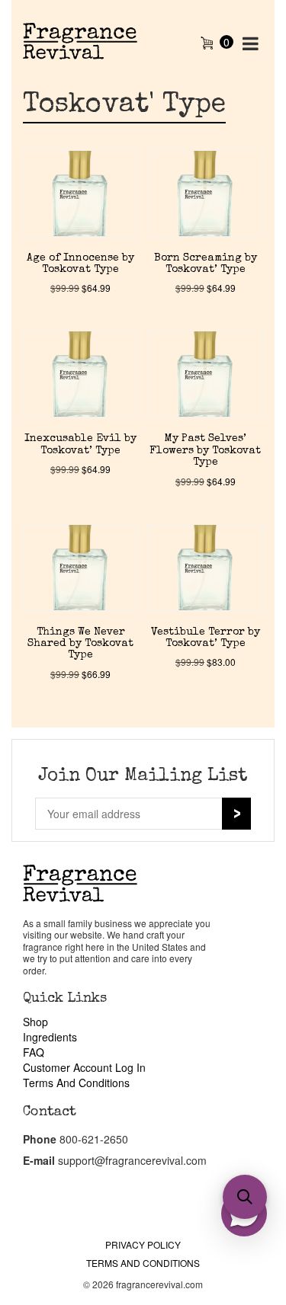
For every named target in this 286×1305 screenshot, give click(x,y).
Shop (35, 1021)
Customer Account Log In (84, 1067)
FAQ (33, 1052)
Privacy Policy (143, 1244)
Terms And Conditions (76, 1082)
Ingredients (50, 1036)
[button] (245, 1197)
